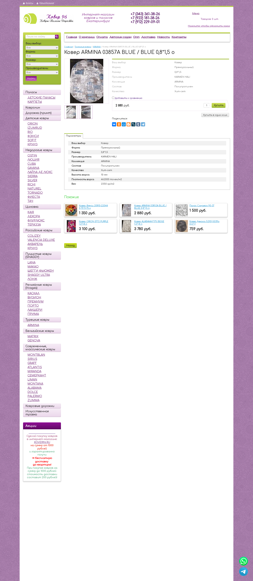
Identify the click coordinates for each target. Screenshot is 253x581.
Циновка (31, 206)
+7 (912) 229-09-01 (145, 22)
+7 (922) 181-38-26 (145, 18)
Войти (29, 3)
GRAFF (32, 363)
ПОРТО (33, 305)
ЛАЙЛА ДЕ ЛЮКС (40, 172)
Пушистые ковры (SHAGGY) (38, 255)
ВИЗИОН (34, 297)
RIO (30, 132)
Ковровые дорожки (39, 406)
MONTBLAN (36, 354)
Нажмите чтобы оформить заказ (209, 26)
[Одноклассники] (119, 124)
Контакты (179, 37)
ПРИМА (33, 314)
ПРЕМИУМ (36, 301)
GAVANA (33, 168)
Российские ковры (38, 230)
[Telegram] (143, 124)
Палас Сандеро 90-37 (201, 205)
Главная (71, 37)
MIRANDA (34, 371)
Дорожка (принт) (38, 113)
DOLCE (33, 392)
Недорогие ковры (38, 150)
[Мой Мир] (124, 124)
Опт (136, 37)
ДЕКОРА (34, 216)
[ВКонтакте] (114, 124)
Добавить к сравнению (128, 98)
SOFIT (32, 140)
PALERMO (35, 396)
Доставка (148, 37)
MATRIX (33, 336)
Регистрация (46, 3)
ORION (33, 123)
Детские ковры (37, 118)
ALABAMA (34, 388)
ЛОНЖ (32, 279)
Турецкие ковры (37, 319)
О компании (87, 37)
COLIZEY (34, 235)
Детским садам (120, 37)
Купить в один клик (215, 115)
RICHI (31, 184)
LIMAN (32, 379)
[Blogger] (128, 124)
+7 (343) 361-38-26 (145, 14)
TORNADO (35, 192)
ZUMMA (33, 400)
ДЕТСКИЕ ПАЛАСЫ (41, 97)
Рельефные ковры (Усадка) (38, 286)
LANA (31, 262)
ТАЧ (30, 201)
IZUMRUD (35, 127)
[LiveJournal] (133, 124)
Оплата (102, 37)
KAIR (31, 212)
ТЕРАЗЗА (34, 224)
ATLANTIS (35, 367)
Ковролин (32, 107)
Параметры (73, 136)
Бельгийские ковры (39, 331)
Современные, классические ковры (40, 348)
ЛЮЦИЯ (33, 159)
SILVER (32, 180)
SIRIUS (32, 359)
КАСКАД (34, 293)
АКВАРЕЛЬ (35, 244)
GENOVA (34, 340)
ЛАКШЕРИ (35, 310)
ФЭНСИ (33, 136)
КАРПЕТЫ (35, 101)
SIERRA (33, 176)
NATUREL (34, 188)
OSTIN (32, 155)
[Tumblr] (138, 124)
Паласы (31, 92)
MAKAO (33, 266)
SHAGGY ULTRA (39, 275)
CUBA (32, 163)
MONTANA (35, 383)
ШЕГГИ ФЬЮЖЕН (41, 270)
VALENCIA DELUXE (41, 240)
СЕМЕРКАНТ (37, 375)
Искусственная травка (37, 413)
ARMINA (33, 325)
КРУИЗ (33, 144)
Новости (163, 37)
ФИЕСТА (34, 197)
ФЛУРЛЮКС (36, 220)
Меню (195, 13)
